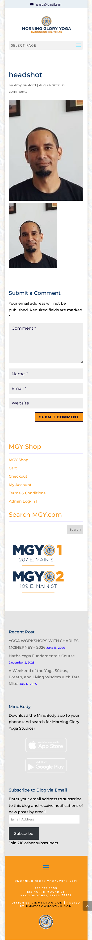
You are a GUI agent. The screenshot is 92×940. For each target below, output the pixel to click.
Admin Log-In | (23, 501)
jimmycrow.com (47, 902)
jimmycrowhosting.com (48, 906)
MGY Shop (18, 460)
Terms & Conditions (27, 493)
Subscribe (23, 833)
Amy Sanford (25, 85)
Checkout (18, 476)
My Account (20, 485)
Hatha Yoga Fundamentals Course (42, 656)
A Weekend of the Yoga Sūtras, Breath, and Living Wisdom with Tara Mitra (44, 677)
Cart (13, 468)
